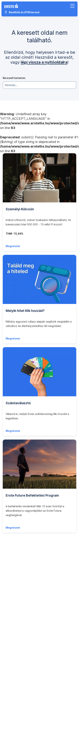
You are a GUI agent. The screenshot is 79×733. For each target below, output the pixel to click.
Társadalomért (11, 627)
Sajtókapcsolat (12, 606)
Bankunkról (9, 615)
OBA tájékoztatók (13, 682)
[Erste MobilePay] (24, 714)
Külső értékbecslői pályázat (19, 699)
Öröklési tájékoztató (15, 686)
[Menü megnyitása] (72, 6)
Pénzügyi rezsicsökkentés (19, 593)
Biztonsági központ (14, 558)
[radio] (6, 731)
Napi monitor (10, 562)
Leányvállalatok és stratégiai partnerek (26, 623)
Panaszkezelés (12, 655)
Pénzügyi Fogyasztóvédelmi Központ (25, 659)
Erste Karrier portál (14, 692)
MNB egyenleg (12, 554)
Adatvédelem (11, 679)
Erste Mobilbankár (14, 695)
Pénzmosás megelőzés (17, 578)
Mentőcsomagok (13, 667)
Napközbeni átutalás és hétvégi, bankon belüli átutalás (36, 566)
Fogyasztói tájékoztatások (19, 640)
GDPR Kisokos (11, 675)
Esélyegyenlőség (13, 644)
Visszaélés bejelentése (17, 585)
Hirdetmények (11, 551)
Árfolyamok (10, 570)
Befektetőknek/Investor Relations (23, 635)
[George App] (9, 714)
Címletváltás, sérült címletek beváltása (26, 589)
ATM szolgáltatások (15, 581)
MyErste (8, 547)
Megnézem (13, 246)
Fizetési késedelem (15, 671)
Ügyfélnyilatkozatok (15, 574)
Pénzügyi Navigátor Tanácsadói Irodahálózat (30, 663)
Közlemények (11, 602)
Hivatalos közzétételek (17, 619)
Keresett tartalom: (14, 77)
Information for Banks (16, 631)
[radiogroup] (39, 731)
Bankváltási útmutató (15, 597)
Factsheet (9, 610)
